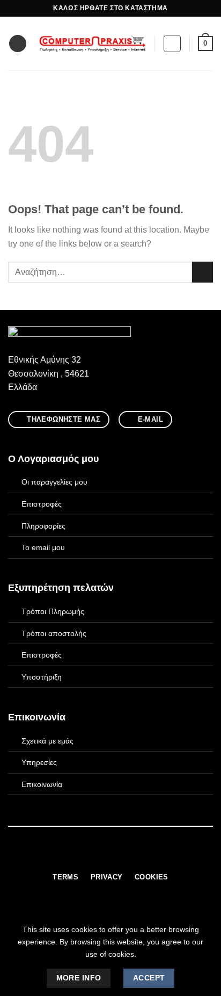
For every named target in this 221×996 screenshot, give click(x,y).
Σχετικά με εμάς (47, 741)
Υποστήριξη (41, 677)
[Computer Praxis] (92, 43)
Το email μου (43, 547)
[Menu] (17, 44)
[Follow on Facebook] (90, 856)
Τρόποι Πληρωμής (52, 611)
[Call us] (130, 856)
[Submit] (202, 272)
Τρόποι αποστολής (53, 633)
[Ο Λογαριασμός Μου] (172, 43)
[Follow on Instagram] (104, 856)
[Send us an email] (117, 856)
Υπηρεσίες (39, 762)
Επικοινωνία (41, 784)
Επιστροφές (41, 504)
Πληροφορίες (43, 526)
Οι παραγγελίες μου (54, 482)
